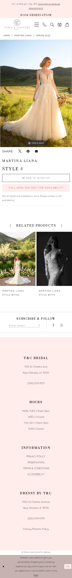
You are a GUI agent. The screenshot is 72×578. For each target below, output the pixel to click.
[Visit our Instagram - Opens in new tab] (61, 325)
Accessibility (36, 474)
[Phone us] (44, 25)
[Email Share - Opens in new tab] (36, 151)
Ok (68, 566)
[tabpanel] (36, 93)
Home (7, 35)
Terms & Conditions (36, 468)
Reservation (36, 462)
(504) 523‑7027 (36, 383)
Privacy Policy (36, 456)
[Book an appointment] (59, 25)
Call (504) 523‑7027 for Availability (36, 187)
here (36, 575)
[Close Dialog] (3, 566)
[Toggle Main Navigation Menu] (36, 25)
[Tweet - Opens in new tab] (19, 151)
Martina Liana (22, 35)
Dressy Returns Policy (36, 529)
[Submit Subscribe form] (39, 325)
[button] (67, 25)
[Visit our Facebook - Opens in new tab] (53, 325)
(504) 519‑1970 (36, 518)
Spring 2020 (43, 35)
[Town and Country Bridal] (17, 24)
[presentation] (17, 259)
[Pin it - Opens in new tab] (28, 151)
